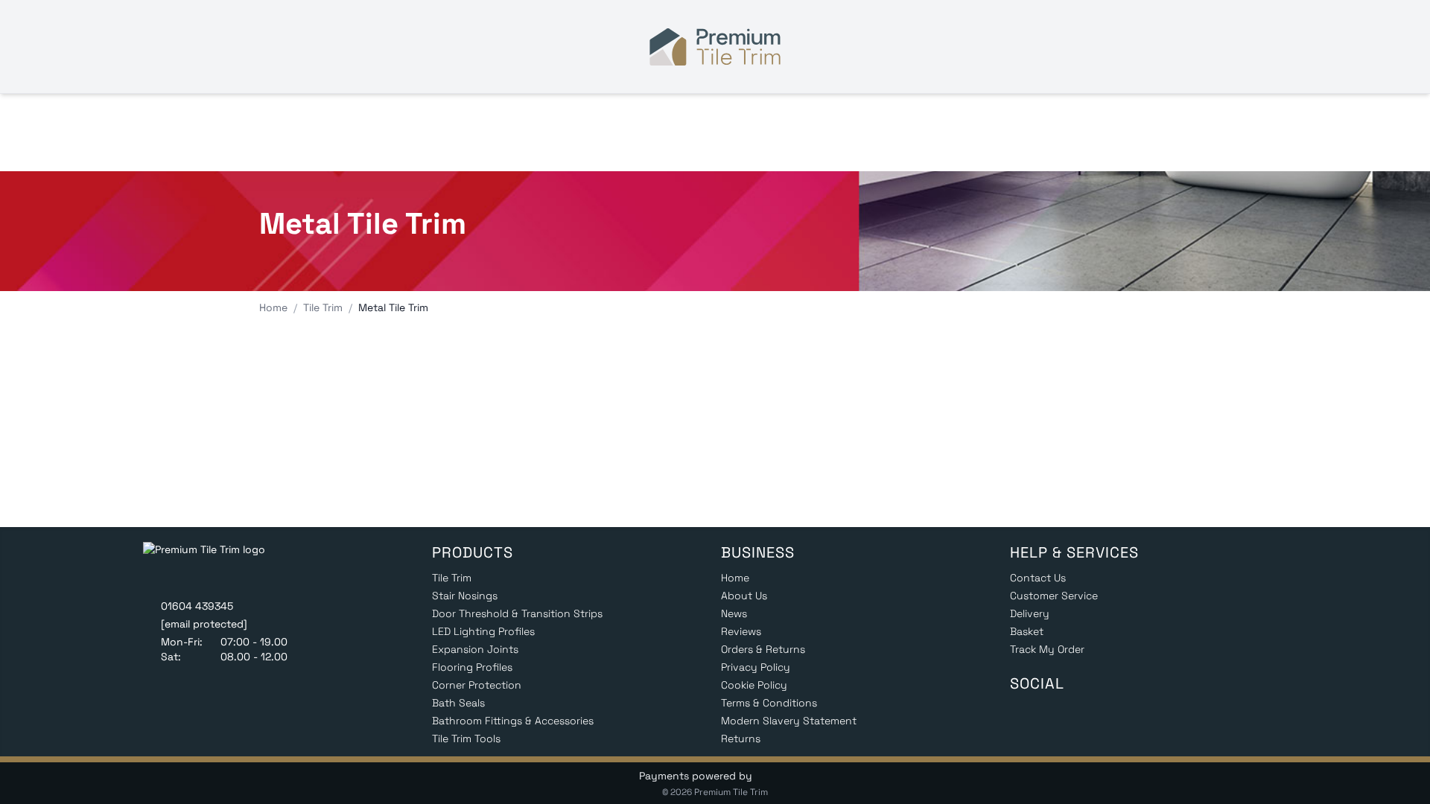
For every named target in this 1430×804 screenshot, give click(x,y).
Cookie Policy (754, 685)
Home (735, 577)
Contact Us (1038, 577)
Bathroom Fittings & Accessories (513, 720)
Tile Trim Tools (466, 738)
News (734, 613)
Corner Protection (476, 685)
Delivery (1029, 613)
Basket (1026, 631)
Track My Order (1047, 649)
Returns (740, 738)
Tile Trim (451, 577)
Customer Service (1054, 595)
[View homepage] (215, 566)
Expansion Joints (475, 649)
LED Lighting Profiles (483, 631)
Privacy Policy (755, 667)
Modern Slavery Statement (789, 720)
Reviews (741, 631)
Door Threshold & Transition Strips (517, 613)
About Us (744, 595)
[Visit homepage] (715, 47)
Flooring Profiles (472, 667)
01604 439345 (197, 606)
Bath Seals (458, 702)
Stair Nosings (465, 595)
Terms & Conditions (769, 702)
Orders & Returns (763, 649)
